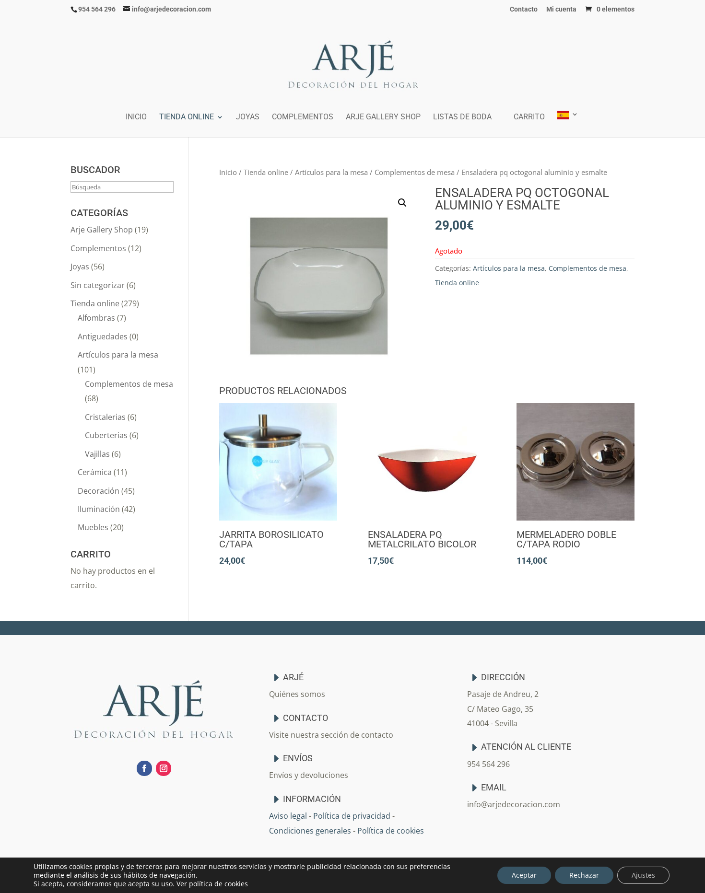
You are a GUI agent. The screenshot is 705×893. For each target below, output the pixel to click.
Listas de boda (462, 117)
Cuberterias (106, 435)
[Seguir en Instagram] (163, 768)
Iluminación (99, 509)
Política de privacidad (351, 816)
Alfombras (96, 318)
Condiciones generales (310, 830)
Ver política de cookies (212, 883)
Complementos (302, 117)
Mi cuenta (561, 9)
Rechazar (584, 875)
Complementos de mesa (415, 172)
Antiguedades (103, 336)
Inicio (136, 117)
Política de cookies (390, 830)
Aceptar (524, 875)
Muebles (93, 527)
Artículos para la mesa (331, 172)
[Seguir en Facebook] (144, 768)
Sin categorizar (97, 285)
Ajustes (643, 875)
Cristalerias (105, 417)
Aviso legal (288, 816)
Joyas (247, 117)
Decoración (98, 491)
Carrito (529, 117)
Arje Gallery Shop (383, 117)
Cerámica (95, 472)
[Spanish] (567, 124)
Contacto (524, 9)
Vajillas (97, 454)
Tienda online (186, 117)
